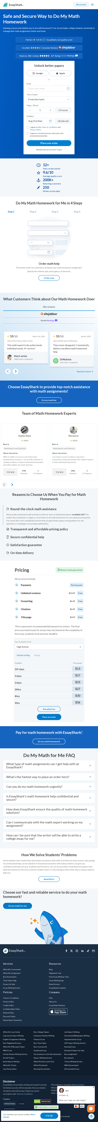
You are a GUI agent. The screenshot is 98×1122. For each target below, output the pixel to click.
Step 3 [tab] (55, 211)
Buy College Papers (41, 1032)
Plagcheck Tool (55, 973)
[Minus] (29, 110)
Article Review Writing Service (15, 1054)
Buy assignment (70, 1054)
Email (29, 84)
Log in (59, 149)
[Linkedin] (82, 951)
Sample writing (23, 655)
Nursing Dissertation (42, 1069)
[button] (68, 88)
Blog (51, 969)
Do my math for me (17, 906)
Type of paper (32, 94)
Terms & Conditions (49, 127)
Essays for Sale (9, 984)
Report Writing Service (43, 1058)
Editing (37, 655)
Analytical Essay (40, 1050)
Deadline (30, 116)
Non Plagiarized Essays (12, 1043)
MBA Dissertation (71, 1065)
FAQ (51, 998)
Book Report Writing (11, 1061)
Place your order (49, 143)
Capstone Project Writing (13, 1036)
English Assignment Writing (14, 1039)
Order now (49, 278)
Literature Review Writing (44, 1036)
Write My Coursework (12, 969)
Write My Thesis (9, 1065)
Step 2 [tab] (33, 211)
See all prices (49, 709)
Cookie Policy (8, 1005)
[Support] (93, 950)
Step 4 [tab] (77, 211)
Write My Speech (40, 1065)
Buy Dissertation (9, 977)
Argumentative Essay (72, 1039)
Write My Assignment (12, 973)
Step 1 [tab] (11, 211)
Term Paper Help (9, 980)
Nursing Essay (70, 1047)
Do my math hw (49, 400)
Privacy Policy (35, 130)
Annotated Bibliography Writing (77, 1036)
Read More (49, 879)
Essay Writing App (56, 980)
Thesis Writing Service (73, 1061)
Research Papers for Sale (74, 1050)
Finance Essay (39, 1039)
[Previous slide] (4, 484)
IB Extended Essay (71, 1069)
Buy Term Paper (40, 1043)
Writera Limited (78, 1085)
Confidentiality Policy (11, 1009)
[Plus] (50, 110)
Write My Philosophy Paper (14, 1047)
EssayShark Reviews (57, 1005)
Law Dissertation (10, 1069)
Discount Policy (9, 1016)
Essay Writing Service (11, 988)
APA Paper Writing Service (75, 1043)
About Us (53, 1002)
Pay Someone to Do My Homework (47, 1054)
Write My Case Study (11, 1032)
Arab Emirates (9, 1109)
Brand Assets (54, 984)
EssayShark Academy (57, 988)
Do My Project (8, 1058)
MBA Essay (7, 1050)
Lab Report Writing (71, 1032)
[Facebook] (66, 950)
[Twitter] (71, 950)
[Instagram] (77, 951)
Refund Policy (8, 1013)
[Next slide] (12, 484)
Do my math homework (49, 741)
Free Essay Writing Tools (59, 977)
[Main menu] (92, 4)
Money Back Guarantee (12, 1020)
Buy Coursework (40, 1047)
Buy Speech (69, 1058)
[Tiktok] (88, 951)
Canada (21, 1104)
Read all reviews (84, 371)
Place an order (49, 717)
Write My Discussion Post (44, 1061)
